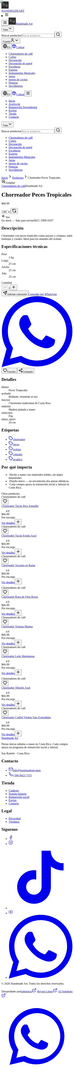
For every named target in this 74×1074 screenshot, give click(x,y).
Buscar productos (11, 35)
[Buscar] (58, 35)
